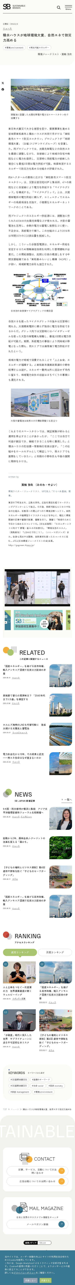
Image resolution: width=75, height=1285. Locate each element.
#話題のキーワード (41, 1079)
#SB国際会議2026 (19, 1079)
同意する (45, 1280)
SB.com (42, 1242)
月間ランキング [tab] (55, 952)
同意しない (30, 1280)
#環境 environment (14, 47)
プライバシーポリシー (25, 1272)
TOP (5, 1109)
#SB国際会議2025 (19, 1085)
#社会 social (37, 1085)
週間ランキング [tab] (20, 952)
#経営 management (20, 1091)
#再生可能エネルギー (39, 47)
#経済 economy (56, 1085)
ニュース (7, 28)
